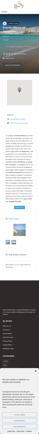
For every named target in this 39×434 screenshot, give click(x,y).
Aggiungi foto (9, 58)
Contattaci (29, 431)
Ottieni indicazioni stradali (18, 123)
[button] (36, 371)
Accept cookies (19, 415)
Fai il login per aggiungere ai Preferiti (18, 46)
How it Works (7, 333)
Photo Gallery (14, 219)
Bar (5, 365)
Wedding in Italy (8, 348)
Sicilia (21, 199)
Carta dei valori (8, 337)
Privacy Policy (20, 431)
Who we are (7, 326)
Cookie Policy (11, 431)
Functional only (19, 421)
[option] (19, 230)
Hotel (6, 361)
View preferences (19, 426)
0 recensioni (21, 54)
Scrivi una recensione (12, 65)
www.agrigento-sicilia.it (17, 119)
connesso (17, 264)
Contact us (6, 330)
